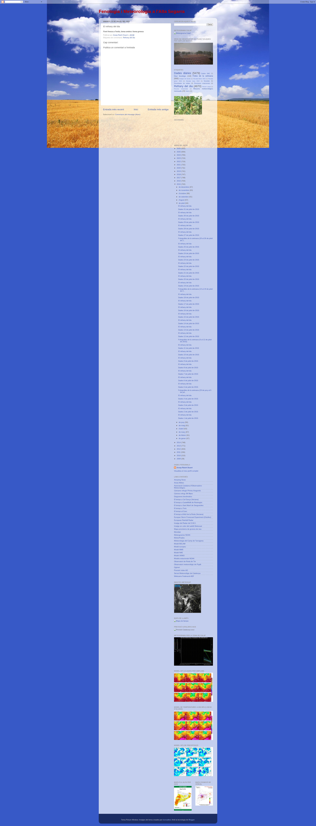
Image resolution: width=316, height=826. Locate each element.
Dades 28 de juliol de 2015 (188, 229)
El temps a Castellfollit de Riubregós (188, 502)
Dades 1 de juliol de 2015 (188, 418)
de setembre (184, 197)
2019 (179, 171)
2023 (179, 158)
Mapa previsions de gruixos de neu (187, 529)
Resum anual (206, 86)
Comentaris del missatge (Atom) (127, 114)
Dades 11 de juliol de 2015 (188, 348)
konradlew (167, 820)
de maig (182, 425)
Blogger (192, 820)
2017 (179, 178)
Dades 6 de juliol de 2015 (188, 380)
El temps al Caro (180, 511)
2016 (179, 181)
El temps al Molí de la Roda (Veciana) (188, 514)
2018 (179, 174)
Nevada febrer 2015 (199, 78)
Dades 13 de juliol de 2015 (188, 330)
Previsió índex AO (181, 570)
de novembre (184, 190)
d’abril (181, 429)
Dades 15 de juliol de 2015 (188, 317)
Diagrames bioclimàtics (183, 496)
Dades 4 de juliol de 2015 (188, 399)
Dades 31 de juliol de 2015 (188, 209)
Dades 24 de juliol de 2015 (188, 253)
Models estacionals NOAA (184, 558)
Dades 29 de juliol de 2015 (188, 222)
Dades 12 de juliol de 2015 (188, 336)
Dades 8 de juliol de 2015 (188, 368)
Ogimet (177, 567)
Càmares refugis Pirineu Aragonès (187, 491)
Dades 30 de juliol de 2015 (188, 216)
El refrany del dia (184, 206)
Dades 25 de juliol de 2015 (188, 247)
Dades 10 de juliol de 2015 (188, 355)
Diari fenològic (180, 76)
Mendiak (177, 532)
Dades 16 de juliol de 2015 (188, 310)
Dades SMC (205, 73)
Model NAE (178, 553)
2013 (179, 446)
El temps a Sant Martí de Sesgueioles (188, 505)
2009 (179, 459)
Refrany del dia (129, 38)
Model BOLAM (179, 544)
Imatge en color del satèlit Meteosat (188, 526)
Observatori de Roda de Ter (185, 561)
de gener (182, 438)
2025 (179, 152)
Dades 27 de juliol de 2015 (188, 235)
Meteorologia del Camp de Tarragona (188, 541)
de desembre (184, 187)
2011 (179, 452)
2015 (179, 184)
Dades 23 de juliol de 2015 (188, 260)
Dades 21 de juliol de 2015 (188, 273)
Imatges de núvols (184, 78)
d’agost (182, 200)
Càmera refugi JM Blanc (183, 494)
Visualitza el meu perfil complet (186, 471)
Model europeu (180, 547)
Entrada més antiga (158, 109)
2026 (179, 148)
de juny (182, 422)
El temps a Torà (180, 508)
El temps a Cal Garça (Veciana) (186, 499)
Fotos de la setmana (203, 76)
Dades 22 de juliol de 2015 (188, 266)
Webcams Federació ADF (184, 576)
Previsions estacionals (202, 83)
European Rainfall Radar (183, 520)
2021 (179, 165)
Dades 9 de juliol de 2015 (188, 361)
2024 (179, 155)
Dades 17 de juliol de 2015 (188, 304)
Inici (136, 109)
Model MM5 (178, 550)
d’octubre (183, 193)
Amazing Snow (180, 480)
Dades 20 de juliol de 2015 (188, 279)
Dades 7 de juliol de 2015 (188, 374)
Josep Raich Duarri (185, 468)
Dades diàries (182, 73)
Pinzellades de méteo (182, 83)
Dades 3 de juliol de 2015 (188, 405)
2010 (179, 455)
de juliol (182, 203)
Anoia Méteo (179, 483)
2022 (179, 161)
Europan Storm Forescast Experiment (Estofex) (192, 517)
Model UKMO (179, 555)
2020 (179, 168)
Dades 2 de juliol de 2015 (188, 412)
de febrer (182, 435)
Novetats (207, 81)
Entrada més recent (113, 109)
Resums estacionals (181, 89)
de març (182, 432)
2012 (179, 449)
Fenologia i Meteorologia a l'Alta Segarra (142, 11)
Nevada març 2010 (192, 81)
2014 (179, 442)
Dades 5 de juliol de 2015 (188, 387)
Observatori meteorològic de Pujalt (187, 564)
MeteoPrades (179, 538)
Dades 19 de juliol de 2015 (188, 286)
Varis (187, 91)
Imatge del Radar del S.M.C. (185, 523)
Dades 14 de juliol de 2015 (188, 323)
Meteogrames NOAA (182, 535)
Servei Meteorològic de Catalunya (187, 573)
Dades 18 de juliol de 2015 (188, 297)
